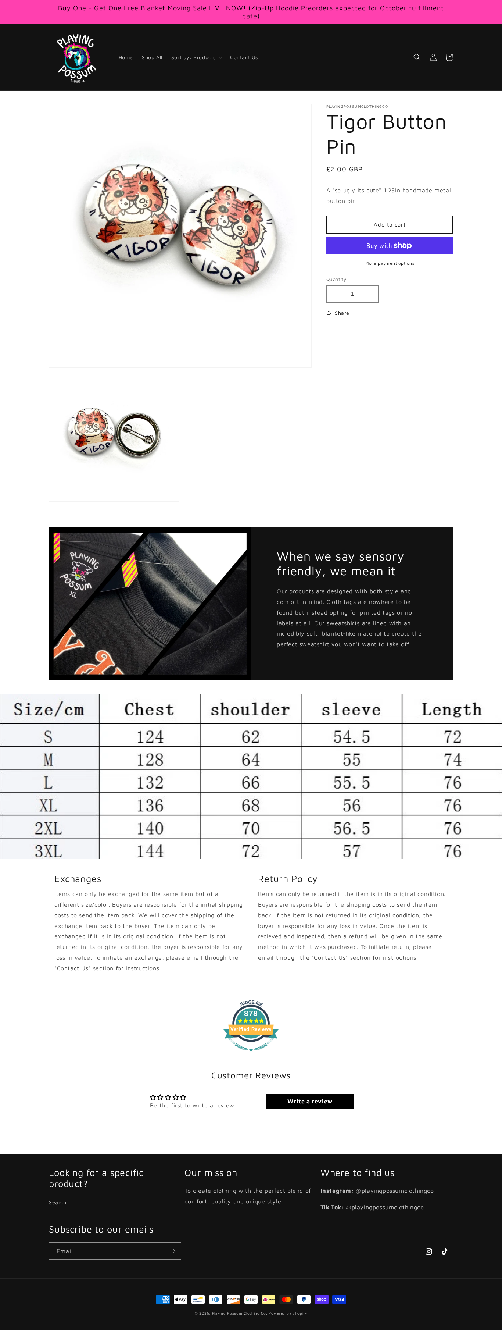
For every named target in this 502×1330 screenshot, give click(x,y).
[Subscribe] (173, 1251)
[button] (196, 57)
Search (58, 1202)
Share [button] (342, 312)
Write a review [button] (309, 1101)
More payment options (389, 263)
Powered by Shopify (288, 1313)
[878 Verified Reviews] (251, 1055)
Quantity (336, 279)
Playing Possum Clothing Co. (240, 1313)
